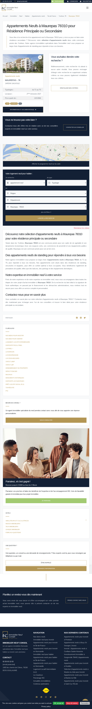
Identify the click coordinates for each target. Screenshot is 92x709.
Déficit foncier (11, 371)
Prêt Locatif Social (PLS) (15, 384)
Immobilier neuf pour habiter (43, 654)
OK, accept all (58, 703)
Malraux (9, 374)
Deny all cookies (72, 703)
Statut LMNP (10, 361)
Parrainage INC (39, 678)
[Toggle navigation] (87, 8)
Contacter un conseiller (75, 127)
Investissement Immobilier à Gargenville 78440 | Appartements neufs (76, 657)
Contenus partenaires (41, 684)
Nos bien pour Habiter (14, 339)
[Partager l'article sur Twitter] (85, 318)
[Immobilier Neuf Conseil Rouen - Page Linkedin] (41, 697)
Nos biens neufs (39, 637)
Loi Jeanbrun (38, 675)
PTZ (7, 391)
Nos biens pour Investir (15, 335)
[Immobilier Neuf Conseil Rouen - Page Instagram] (46, 697)
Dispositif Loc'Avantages (15, 381)
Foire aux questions (13, 532)
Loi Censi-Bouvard (12, 358)
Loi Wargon (10, 352)
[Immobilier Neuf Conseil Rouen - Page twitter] (50, 697)
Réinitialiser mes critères (69, 88)
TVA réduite (10, 387)
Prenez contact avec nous (76, 600)
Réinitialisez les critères (81, 228)
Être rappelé (46, 563)
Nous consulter (46, 420)
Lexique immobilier (13, 529)
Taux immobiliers (12, 526)
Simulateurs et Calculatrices (17, 521)
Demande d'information (46, 568)
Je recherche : (10, 177)
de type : (50, 177)
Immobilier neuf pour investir (43, 640)
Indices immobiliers (13, 523)
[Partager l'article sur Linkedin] (81, 318)
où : (6, 188)
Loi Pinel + (9, 348)
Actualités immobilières (41, 681)
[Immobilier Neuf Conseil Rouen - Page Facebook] (36, 697)
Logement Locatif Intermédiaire (18, 342)
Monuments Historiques (15, 378)
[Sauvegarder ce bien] (40, 57)
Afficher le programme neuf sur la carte (46, 164)
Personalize (85, 703)
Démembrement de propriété (17, 368)
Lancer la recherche (46, 218)
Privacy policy (46, 706)
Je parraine (46, 500)
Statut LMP (10, 365)
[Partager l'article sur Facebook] (77, 318)
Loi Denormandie (12, 355)
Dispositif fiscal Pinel (14, 345)
